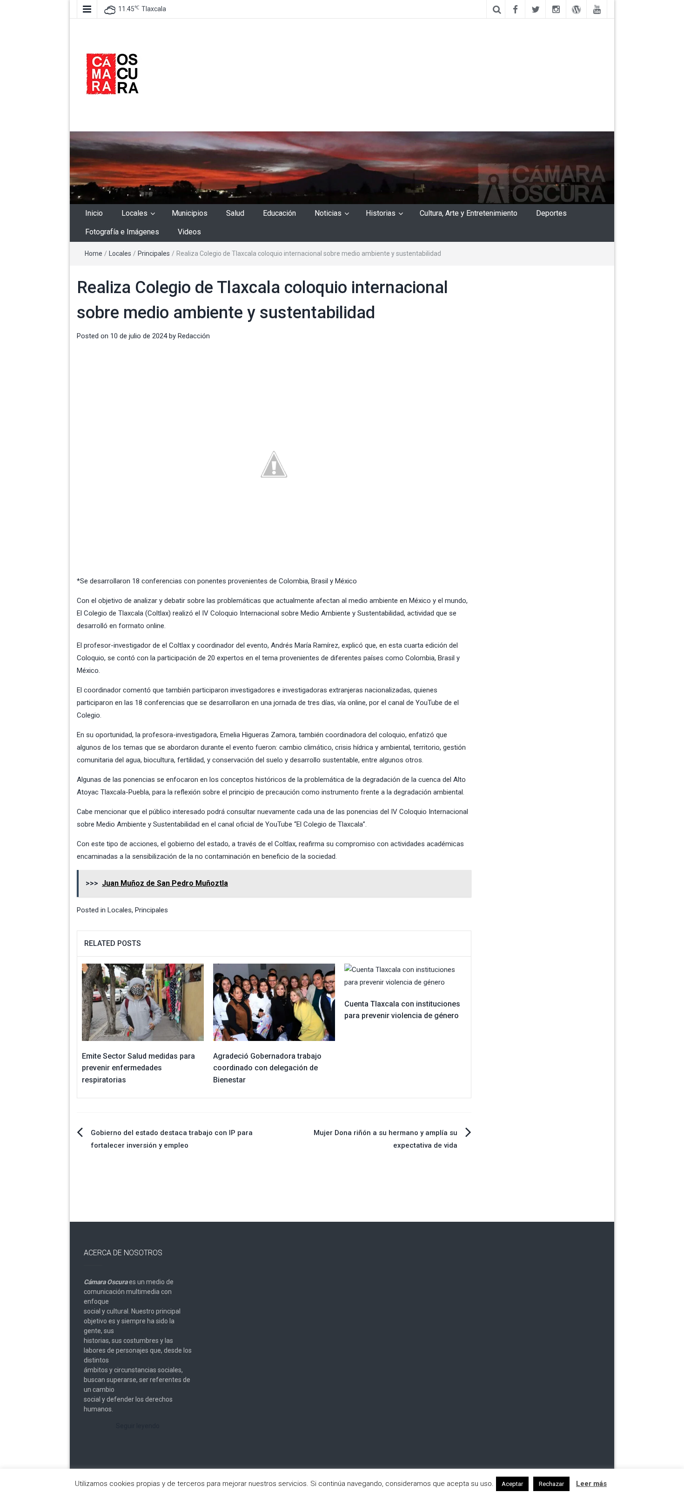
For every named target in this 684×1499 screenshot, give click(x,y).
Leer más (591, 1483)
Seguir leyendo (138, 1426)
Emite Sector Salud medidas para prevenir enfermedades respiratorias (138, 1068)
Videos (189, 231)
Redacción (194, 336)
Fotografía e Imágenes (122, 231)
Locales (134, 213)
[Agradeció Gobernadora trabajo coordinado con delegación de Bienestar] (274, 1002)
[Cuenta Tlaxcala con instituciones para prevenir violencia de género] (405, 976)
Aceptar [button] (512, 1483)
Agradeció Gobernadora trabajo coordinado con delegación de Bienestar (267, 1068)
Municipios (190, 213)
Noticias (328, 213)
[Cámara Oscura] (342, 167)
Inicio (94, 213)
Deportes (551, 213)
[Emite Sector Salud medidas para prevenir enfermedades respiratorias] (143, 1002)
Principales (154, 253)
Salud (235, 213)
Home (93, 253)
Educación (279, 213)
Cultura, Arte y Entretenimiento (468, 213)
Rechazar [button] (551, 1483)
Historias (381, 213)
